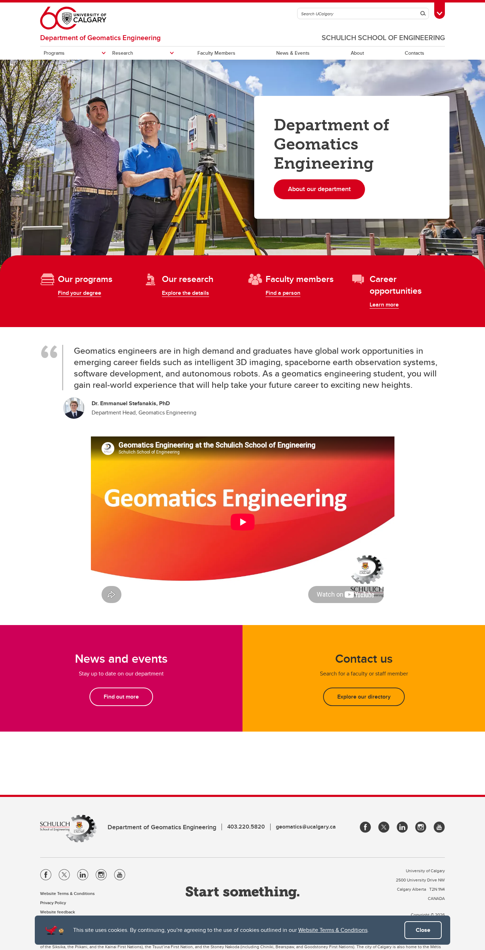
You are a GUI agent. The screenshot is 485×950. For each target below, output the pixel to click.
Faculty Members (216, 52)
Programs (54, 52)
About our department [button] (319, 189)
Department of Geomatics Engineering (100, 37)
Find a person (283, 293)
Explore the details (185, 293)
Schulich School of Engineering (383, 37)
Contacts (414, 52)
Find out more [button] (121, 697)
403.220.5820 (246, 827)
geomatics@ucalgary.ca (306, 827)
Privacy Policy (53, 903)
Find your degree (79, 293)
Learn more (384, 304)
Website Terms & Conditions (332, 930)
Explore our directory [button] (364, 697)
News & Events (293, 52)
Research (122, 52)
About (357, 52)
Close (423, 930)
